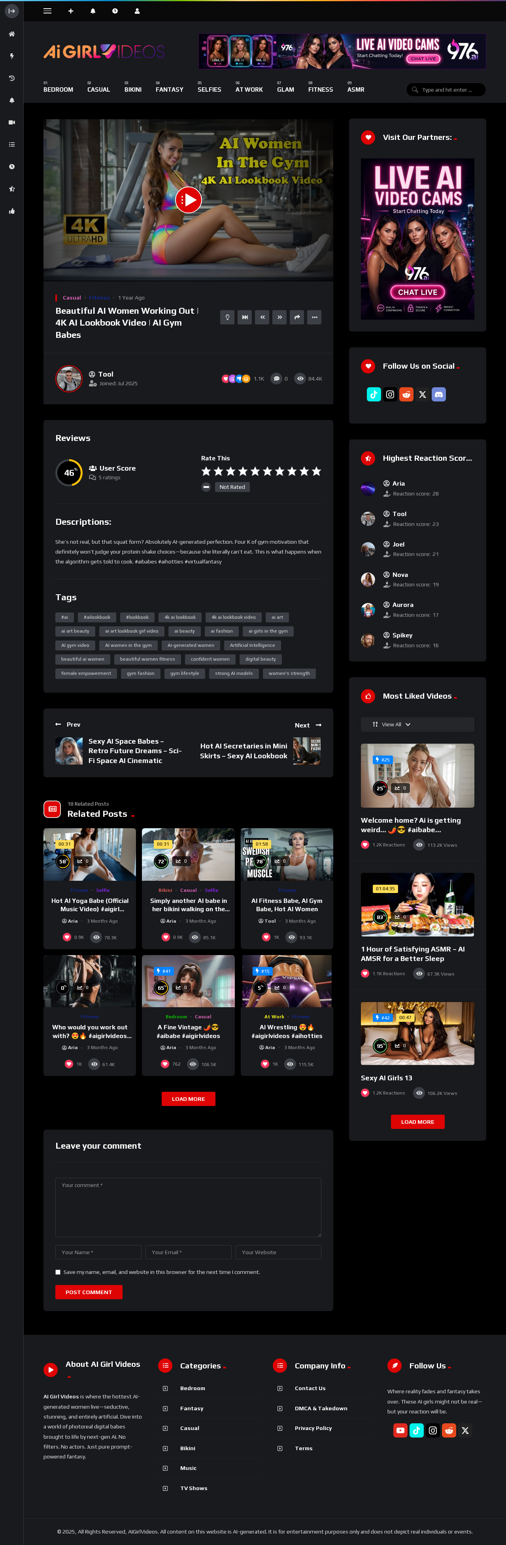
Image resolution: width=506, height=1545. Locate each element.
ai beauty (184, 631)
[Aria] (368, 489)
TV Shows (194, 1488)
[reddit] (406, 394)
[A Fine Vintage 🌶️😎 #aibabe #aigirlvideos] (188, 981)
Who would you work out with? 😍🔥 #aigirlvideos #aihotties (90, 1035)
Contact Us (310, 1388)
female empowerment (86, 673)
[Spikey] (368, 640)
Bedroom (176, 1016)
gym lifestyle (184, 673)
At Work (274, 1016)
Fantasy (192, 1408)
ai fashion (222, 631)
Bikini (165, 890)
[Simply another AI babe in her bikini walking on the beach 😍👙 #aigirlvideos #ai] (188, 854)
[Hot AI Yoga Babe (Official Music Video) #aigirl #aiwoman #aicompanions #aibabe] (89, 854)
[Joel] (368, 549)
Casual (72, 297)
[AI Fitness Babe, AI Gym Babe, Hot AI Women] (287, 854)
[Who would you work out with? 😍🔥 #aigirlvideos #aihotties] (89, 981)
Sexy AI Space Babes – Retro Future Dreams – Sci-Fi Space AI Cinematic (135, 751)
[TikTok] (374, 394)
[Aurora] (368, 610)
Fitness (99, 297)
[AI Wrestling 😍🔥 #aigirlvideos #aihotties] (287, 981)
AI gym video (75, 645)
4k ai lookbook (180, 617)
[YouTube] (400, 1430)
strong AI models (234, 673)
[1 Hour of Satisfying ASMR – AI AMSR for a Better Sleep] (417, 904)
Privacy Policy (313, 1428)
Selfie (103, 890)
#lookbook (137, 617)
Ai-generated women (191, 645)
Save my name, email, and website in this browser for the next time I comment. (162, 1272)
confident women (210, 659)
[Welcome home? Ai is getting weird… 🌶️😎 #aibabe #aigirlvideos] (417, 775)
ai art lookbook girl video (132, 631)
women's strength (289, 673)
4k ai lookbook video (233, 617)
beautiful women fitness (147, 659)
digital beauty (260, 659)
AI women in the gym (128, 645)
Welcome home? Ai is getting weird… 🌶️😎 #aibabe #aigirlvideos (411, 830)
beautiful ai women (82, 659)
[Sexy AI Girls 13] (417, 1033)
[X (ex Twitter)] (422, 394)
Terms (304, 1448)
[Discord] (439, 394)
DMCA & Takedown (321, 1408)
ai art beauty (75, 631)
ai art (277, 617)
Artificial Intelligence (252, 645)
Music (188, 1468)
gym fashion (141, 673)
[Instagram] (390, 394)
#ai (64, 617)
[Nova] (368, 580)
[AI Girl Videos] (104, 51)
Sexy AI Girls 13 (386, 1078)
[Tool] (69, 378)
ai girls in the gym (268, 631)
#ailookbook (97, 617)
